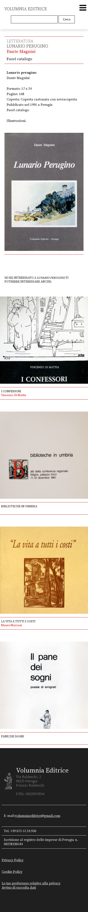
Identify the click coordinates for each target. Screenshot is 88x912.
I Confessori (11, 391)
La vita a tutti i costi (18, 621)
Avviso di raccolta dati (19, 887)
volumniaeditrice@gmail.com (37, 816)
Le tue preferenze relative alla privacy (31, 883)
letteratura (20, 41)
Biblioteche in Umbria (19, 506)
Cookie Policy (12, 872)
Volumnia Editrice (25, 9)
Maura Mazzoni (11, 625)
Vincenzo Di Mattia (13, 395)
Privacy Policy (12, 860)
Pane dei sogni (12, 736)
